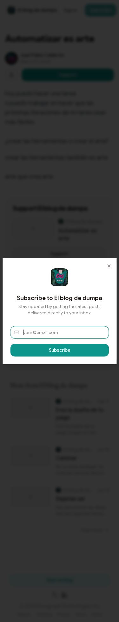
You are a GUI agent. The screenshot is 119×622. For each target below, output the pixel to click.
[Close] (108, 265)
